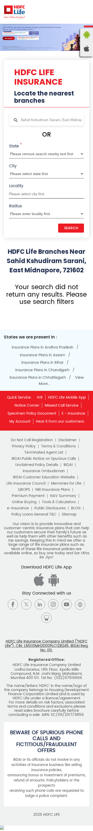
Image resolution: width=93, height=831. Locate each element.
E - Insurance (73, 413)
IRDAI (68, 465)
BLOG (76, 508)
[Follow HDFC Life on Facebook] (13, 604)
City (13, 166)
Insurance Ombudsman (44, 471)
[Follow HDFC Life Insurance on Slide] (46, 618)
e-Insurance (18, 508)
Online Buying (24, 502)
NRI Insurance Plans (52, 490)
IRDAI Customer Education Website (44, 477)
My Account (19, 421)
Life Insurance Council (25, 483)
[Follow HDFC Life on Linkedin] (40, 604)
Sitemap (69, 514)
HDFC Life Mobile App (67, 397)
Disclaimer (67, 440)
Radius (15, 206)
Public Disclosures (50, 508)
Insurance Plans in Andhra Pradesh (42, 347)
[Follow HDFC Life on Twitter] (26, 604)
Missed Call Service (62, 405)
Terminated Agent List (43, 452)
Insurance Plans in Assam (42, 355)
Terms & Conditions (58, 446)
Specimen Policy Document (31, 413)
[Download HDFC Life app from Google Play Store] (39, 585)
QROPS (24, 490)
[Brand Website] (80, 604)
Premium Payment (28, 496)
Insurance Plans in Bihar (42, 363)
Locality (16, 186)
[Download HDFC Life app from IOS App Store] (53, 585)
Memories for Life (66, 483)
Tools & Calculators (59, 502)
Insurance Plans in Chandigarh (42, 370)
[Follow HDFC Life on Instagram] (53, 604)
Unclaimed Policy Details (36, 465)
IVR (40, 397)
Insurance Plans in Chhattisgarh (38, 378)
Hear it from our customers (60, 421)
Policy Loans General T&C (33, 514)
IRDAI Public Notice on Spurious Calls (44, 459)
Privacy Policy (24, 446)
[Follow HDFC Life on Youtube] (66, 604)
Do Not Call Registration (32, 440)
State (15, 145)
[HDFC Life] (14, 12)
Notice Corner (26, 405)
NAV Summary (63, 496)
